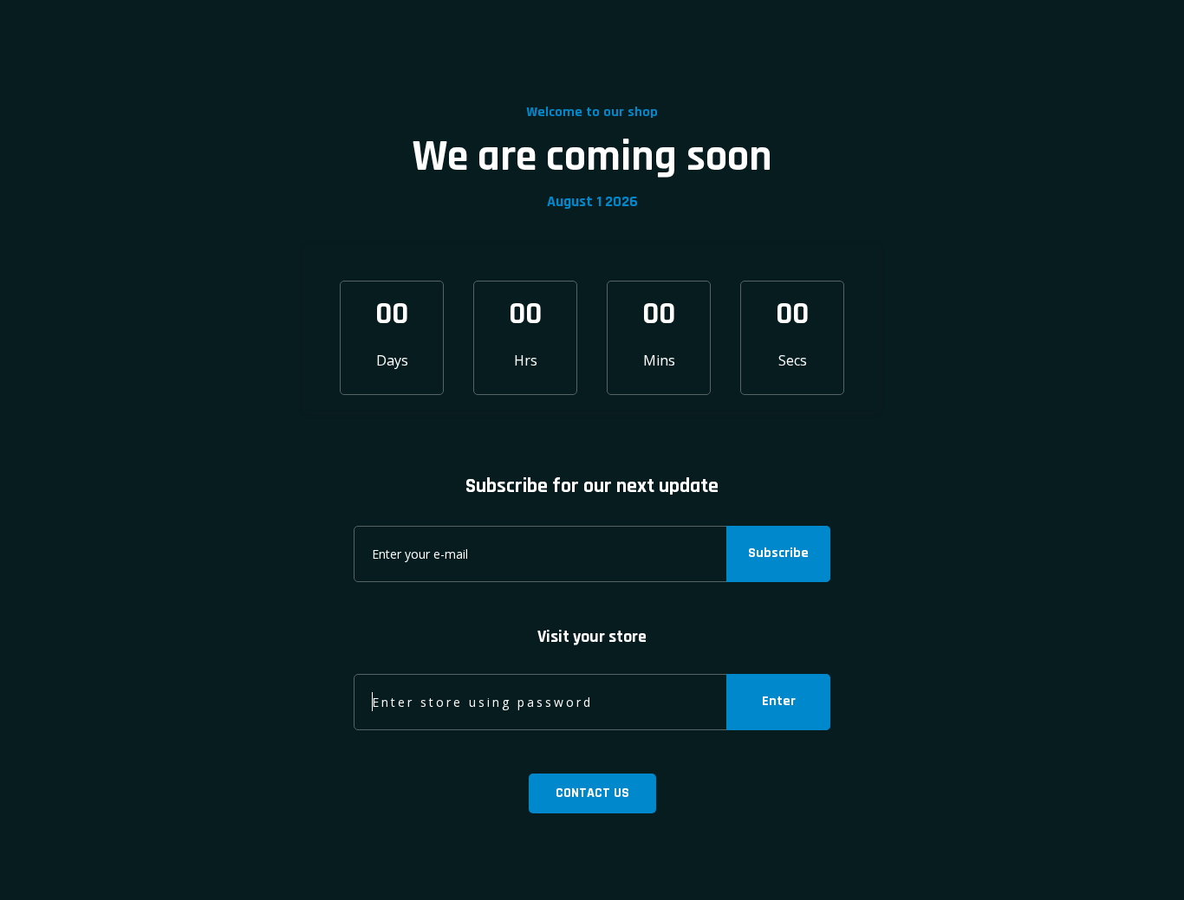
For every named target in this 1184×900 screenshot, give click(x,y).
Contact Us (592, 793)
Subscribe (778, 553)
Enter (779, 701)
